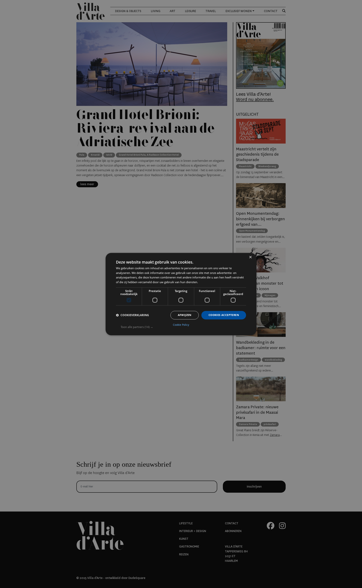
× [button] (250, 257)
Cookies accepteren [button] (224, 315)
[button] (183, 327)
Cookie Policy (181, 324)
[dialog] (181, 294)
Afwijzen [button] (184, 315)
